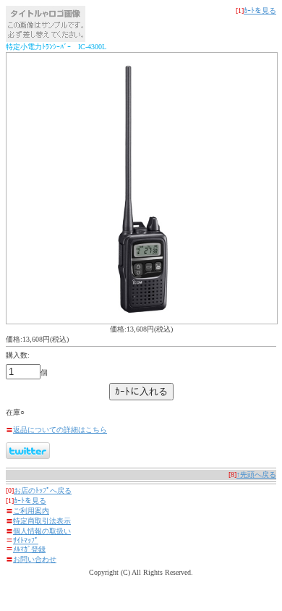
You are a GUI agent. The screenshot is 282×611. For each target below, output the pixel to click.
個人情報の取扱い (42, 531)
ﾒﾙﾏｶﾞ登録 (29, 549)
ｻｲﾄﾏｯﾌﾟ (25, 540)
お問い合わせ (34, 559)
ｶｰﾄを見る (260, 10)
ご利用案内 (31, 511)
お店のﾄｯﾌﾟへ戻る (43, 490)
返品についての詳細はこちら (60, 430)
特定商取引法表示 (42, 521)
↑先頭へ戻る (256, 475)
